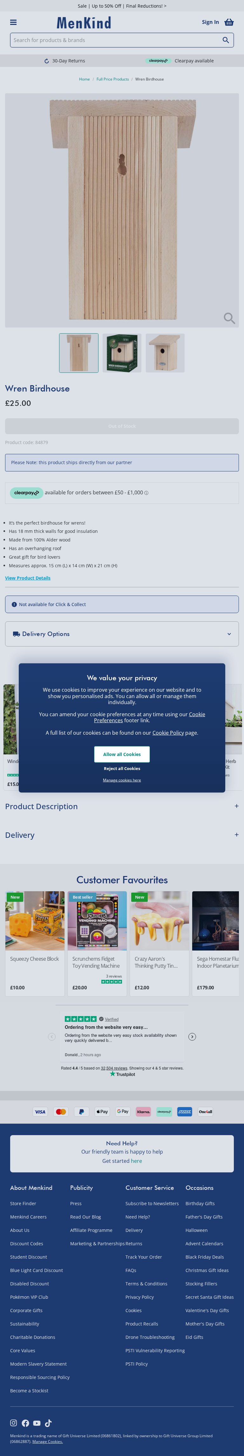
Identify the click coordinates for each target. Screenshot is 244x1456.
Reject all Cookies (122, 768)
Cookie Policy (168, 732)
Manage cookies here (122, 780)
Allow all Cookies (122, 754)
